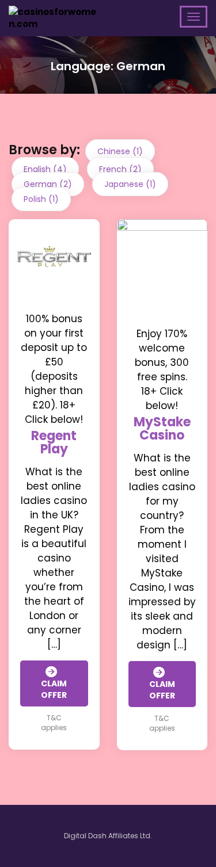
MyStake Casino (162, 428)
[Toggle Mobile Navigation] (193, 17)
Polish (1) (41, 199)
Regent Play (54, 442)
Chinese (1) (120, 151)
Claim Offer (54, 689)
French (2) (120, 169)
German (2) (48, 184)
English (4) (45, 169)
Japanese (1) (130, 184)
